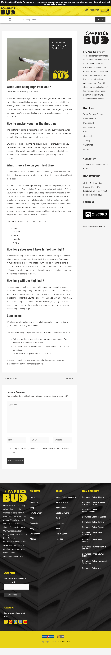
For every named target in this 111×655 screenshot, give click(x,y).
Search (100, 20)
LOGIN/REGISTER (92, 10)
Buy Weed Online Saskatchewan (89, 511)
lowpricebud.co (52, 360)
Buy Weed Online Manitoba (94, 517)
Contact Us (35, 534)
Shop (32, 508)
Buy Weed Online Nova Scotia (92, 541)
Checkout (87, 136)
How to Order (36, 513)
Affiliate (33, 539)
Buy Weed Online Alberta (93, 498)
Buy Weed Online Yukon (92, 568)
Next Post (71, 379)
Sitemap (87, 141)
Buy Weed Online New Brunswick (92, 534)
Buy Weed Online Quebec (93, 527)
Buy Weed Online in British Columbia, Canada (93, 504)
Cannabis (33, 92)
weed (17, 144)
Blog (26, 92)
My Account (88, 123)
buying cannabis (90, 79)
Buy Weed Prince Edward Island (93, 555)
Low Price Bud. (63, 642)
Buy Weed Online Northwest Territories (94, 562)
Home (32, 498)
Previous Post (9, 379)
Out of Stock (88, 145)
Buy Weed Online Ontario (93, 522)
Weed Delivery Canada (93, 114)
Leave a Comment (15, 92)
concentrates (9, 557)
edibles (48, 263)
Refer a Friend (89, 119)
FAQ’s (32, 518)
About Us (34, 503)
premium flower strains (93, 95)
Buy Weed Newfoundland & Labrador (94, 548)
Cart (85, 132)
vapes (13, 549)
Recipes (87, 150)
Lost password (89, 128)
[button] (10, 19)
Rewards (34, 524)
